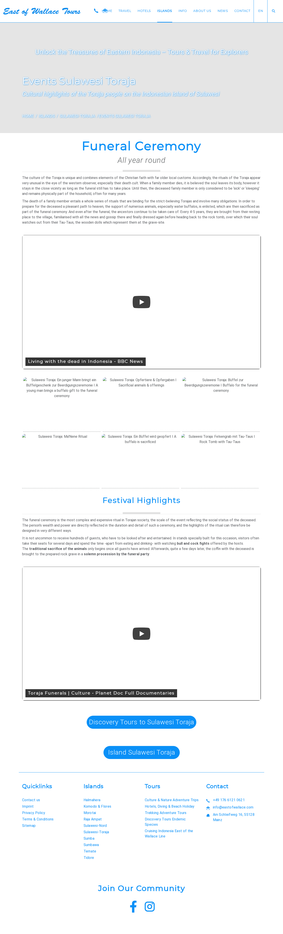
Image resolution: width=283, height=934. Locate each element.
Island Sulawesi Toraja (141, 752)
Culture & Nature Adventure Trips (172, 800)
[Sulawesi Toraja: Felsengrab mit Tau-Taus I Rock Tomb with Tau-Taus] (220, 461)
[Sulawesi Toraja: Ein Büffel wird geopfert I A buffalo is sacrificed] (140, 461)
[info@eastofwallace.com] (105, 11)
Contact (242, 11)
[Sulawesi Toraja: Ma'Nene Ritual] (60, 461)
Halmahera (92, 800)
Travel (125, 11)
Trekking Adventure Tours (166, 813)
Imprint (28, 806)
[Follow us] (150, 907)
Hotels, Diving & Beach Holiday (170, 806)
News (223, 11)
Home (107, 11)
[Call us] (96, 11)
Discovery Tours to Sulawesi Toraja (141, 722)
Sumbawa (91, 845)
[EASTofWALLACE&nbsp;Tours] (42, 12)
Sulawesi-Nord (95, 826)
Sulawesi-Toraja (77, 116)
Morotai (90, 813)
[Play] (141, 302)
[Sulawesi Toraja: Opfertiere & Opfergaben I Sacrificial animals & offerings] (141, 404)
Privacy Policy (33, 813)
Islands (164, 11)
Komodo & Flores (97, 806)
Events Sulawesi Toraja (124, 116)
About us (202, 11)
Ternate (90, 851)
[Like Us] (133, 907)
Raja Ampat (93, 819)
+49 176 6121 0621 (229, 800)
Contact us (31, 800)
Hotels (144, 11)
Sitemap (29, 826)
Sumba (89, 838)
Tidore (89, 858)
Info (182, 11)
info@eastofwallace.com (233, 807)
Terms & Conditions (38, 819)
